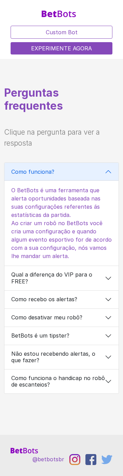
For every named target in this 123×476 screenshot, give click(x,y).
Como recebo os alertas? (44, 299)
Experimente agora (61, 48)
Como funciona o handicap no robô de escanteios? (58, 381)
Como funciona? (32, 171)
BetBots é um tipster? (40, 335)
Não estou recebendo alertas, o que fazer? (53, 357)
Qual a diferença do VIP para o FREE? (51, 277)
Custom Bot (62, 32)
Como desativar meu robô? (46, 317)
